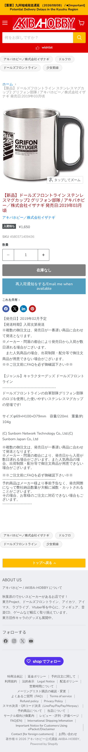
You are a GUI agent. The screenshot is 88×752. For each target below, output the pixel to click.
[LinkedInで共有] (23, 308)
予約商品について (30, 711)
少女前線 (52, 68)
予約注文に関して (63, 676)
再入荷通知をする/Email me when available (44, 286)
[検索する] (79, 37)
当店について (56, 711)
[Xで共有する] (14, 308)
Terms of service (61, 696)
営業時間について (41, 686)
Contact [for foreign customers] (32, 734)
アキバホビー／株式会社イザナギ (26, 59)
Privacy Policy (53, 701)
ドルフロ (65, 59)
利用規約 (11, 681)
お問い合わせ (68, 734)
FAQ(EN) (16, 721)
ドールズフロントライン (20, 68)
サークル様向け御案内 (19, 716)
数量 (5, 245)
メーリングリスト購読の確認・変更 (41, 691)
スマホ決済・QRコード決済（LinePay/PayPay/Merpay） (41, 706)
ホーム (7, 84)
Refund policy (29, 701)
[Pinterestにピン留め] (32, 308)
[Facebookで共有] (5, 308)
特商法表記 (15, 676)
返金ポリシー (37, 676)
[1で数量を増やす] (44, 255)
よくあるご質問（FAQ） (28, 696)
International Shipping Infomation (50, 721)
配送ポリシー (69, 681)
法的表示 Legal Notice (38, 681)
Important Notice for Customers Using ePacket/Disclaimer (41, 727)
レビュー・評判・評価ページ (59, 716)
